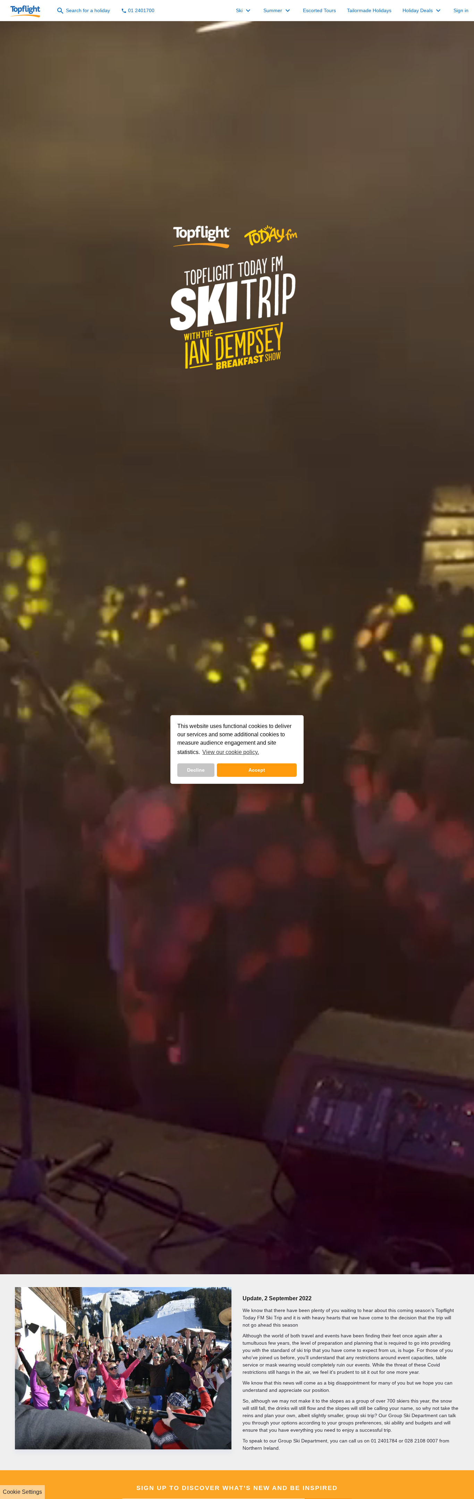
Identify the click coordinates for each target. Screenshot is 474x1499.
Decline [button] (196, 770)
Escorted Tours (319, 10)
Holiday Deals (422, 11)
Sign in (461, 10)
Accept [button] (256, 770)
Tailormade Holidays (369, 10)
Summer (277, 11)
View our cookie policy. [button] (230, 752)
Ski (244, 11)
